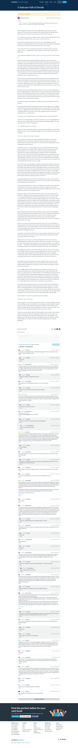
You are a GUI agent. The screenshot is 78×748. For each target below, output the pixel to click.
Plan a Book (47, 728)
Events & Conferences (38, 729)
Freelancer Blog (37, 732)
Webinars (36, 731)
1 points (24, 357)
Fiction (19, 20)
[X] (58, 739)
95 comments (57, 18)
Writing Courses (37, 728)
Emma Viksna (27, 467)
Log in (64, 2)
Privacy (18, 742)
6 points (23, 350)
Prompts (42, 2)
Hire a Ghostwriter (15, 731)
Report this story (21, 332)
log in (28, 344)
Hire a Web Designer (15, 734)
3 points (23, 381)
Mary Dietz (27, 640)
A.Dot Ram (27, 619)
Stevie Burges (27, 657)
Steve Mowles (28, 574)
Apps (26, 2)
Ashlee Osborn (27, 650)
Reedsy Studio (48, 724)
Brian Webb (27, 432)
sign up (24, 344)
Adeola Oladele (28, 480)
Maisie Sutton (28, 525)
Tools (55, 2)
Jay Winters (27, 684)
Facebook (34, 716)
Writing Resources (49, 731)
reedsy (17, 2)
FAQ (12, 742)
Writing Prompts (59, 726)
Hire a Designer (14, 728)
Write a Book (47, 726)
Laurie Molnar (27, 499)
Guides (35, 726)
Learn (51, 2)
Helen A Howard (28, 593)
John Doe (27, 691)
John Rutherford (28, 539)
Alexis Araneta (28, 451)
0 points (24, 518)
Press (23, 728)
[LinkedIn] (62, 739)
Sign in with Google (24, 716)
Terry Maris (27, 666)
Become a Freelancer (27, 729)
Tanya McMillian (28, 381)
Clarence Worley (28, 364)
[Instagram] (60, 739)
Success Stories (25, 731)
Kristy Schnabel (28, 552)
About (23, 724)
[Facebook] (64, 739)
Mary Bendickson (28, 411)
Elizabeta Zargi (28, 505)
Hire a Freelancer (15, 724)
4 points (25, 425)
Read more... (21, 494)
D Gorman (28, 357)
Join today (14, 716)
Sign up (59, 2)
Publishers (58, 729)
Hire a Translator (14, 732)
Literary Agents (59, 728)
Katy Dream (27, 350)
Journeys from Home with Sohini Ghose (35, 24)
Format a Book (48, 729)
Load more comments (39, 699)
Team (23, 726)
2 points (24, 387)
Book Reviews (59, 724)
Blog (35, 724)
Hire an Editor (14, 726)
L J (26, 394)
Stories (46, 2)
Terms (15, 742)
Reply (20, 354)
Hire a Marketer (14, 729)
